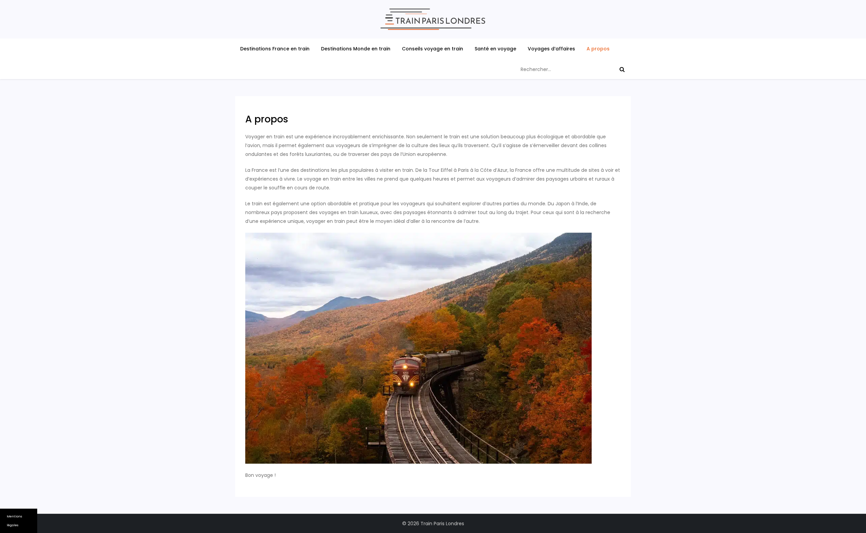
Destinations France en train (275, 48)
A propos (598, 48)
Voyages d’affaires (551, 48)
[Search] (622, 69)
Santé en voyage (495, 48)
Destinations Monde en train (355, 48)
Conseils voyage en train (432, 48)
